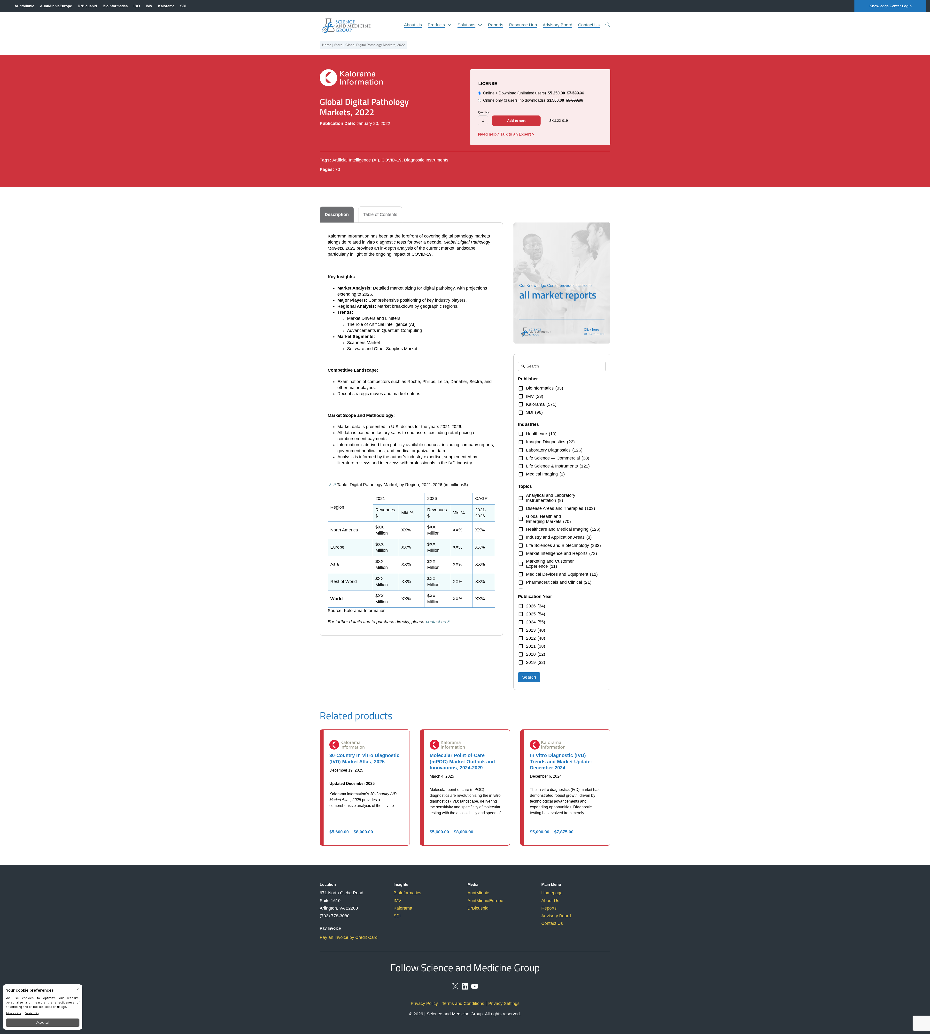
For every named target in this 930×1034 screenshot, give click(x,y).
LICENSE (487, 83)
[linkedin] (465, 988)
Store (338, 45)
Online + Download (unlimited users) (533, 93)
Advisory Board (557, 25)
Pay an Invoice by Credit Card (349, 937)
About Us (413, 25)
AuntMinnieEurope (56, 6)
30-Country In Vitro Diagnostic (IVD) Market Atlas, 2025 (364, 758)
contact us (436, 621)
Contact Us (589, 25)
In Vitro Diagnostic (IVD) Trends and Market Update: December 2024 (561, 761)
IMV (149, 6)
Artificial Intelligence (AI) (355, 160)
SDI (183, 6)
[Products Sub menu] (449, 25)
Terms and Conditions (463, 1003)
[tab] (337, 214)
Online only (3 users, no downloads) (533, 100)
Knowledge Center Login (890, 6)
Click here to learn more (594, 332)
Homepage (552, 893)
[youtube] (475, 988)
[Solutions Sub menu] (480, 25)
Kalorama (166, 6)
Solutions (466, 25)
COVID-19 (391, 160)
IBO (136, 6)
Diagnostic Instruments (426, 160)
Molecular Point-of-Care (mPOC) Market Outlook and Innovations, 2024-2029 (462, 761)
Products (436, 25)
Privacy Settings (503, 1003)
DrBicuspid (87, 6)
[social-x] (455, 988)
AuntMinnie (24, 6)
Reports (495, 25)
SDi (397, 916)
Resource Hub (523, 25)
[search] (608, 25)
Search (529, 677)
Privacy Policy (424, 1003)
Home (326, 45)
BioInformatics (115, 6)
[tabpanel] (411, 429)
